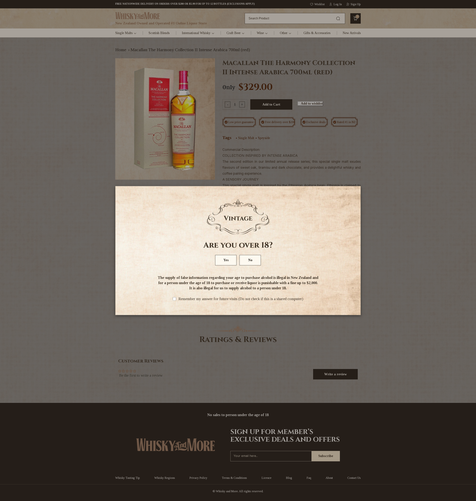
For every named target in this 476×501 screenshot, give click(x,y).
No (250, 260)
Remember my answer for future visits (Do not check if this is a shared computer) (240, 299)
